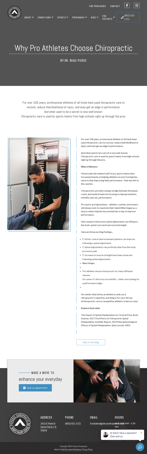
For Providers (97, 5)
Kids (93, 17)
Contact (115, 5)
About (27, 17)
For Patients (107, 17)
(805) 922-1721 (73, 423)
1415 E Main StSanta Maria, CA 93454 (48, 427)
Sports (61, 17)
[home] (14, 13)
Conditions (44, 17)
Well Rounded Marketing (71, 449)
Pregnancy (78, 17)
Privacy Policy (87, 449)
